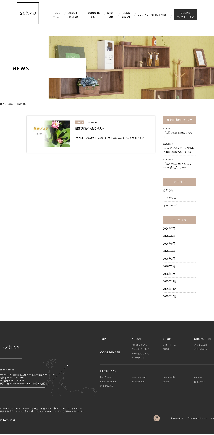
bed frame (105, 377)
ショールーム (169, 344)
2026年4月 (169, 251)
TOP (2, 103)
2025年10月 (170, 296)
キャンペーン (171, 205)
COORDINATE (110, 352)
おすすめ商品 (107, 385)
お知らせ (168, 190)
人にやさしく (138, 357)
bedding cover (108, 381)
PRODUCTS (108, 371)
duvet (166, 381)
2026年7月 (169, 228)
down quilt (169, 377)
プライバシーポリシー (197, 418)
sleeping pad (139, 377)
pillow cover (138, 381)
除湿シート (199, 381)
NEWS (10, 103)
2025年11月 (170, 289)
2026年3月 (169, 258)
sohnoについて (139, 344)
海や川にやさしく (140, 353)
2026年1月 (169, 274)
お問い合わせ (201, 349)
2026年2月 (169, 266)
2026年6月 (169, 236)
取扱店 (166, 349)
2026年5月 (169, 243)
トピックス (169, 198)
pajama (198, 377)
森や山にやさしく (140, 349)
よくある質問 (201, 344)
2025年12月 (170, 281)
